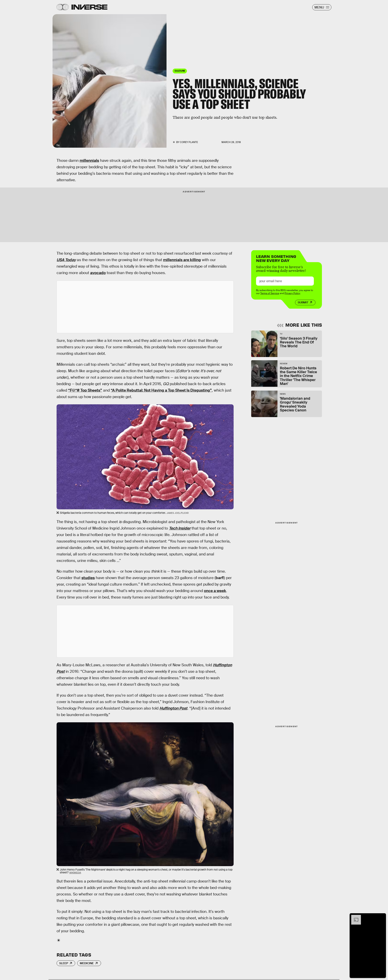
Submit (303, 302)
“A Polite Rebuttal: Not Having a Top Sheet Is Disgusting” (161, 390)
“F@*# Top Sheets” (85, 390)
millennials (89, 160)
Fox (58, 145)
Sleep (63, 963)
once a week (215, 590)
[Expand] (354, 916)
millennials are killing (182, 259)
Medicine (87, 963)
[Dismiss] (381, 916)
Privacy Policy (292, 293)
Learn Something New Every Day (276, 258)
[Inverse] (89, 7)
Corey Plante (189, 142)
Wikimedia (75, 872)
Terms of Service (269, 293)
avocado (98, 272)
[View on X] (145, 306)
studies (88, 577)
